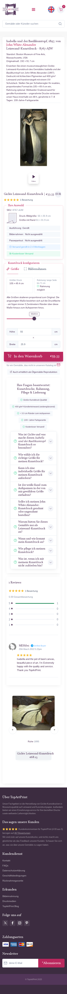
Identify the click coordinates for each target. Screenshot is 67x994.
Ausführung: (19, 228)
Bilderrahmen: (25, 234)
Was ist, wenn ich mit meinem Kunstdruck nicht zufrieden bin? (31, 562)
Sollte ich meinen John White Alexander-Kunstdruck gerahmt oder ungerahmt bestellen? (31, 508)
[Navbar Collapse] (33, 9)
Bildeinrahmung (10, 896)
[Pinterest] (27, 923)
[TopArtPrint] (10, 9)
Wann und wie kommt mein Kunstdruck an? (31, 540)
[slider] (34, 318)
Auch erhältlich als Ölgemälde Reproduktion (35, 372)
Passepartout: (25, 240)
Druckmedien (9, 901)
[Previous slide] (13, 730)
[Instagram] (20, 923)
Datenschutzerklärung (13, 870)
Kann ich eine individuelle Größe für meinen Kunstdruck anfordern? (31, 473)
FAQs (5, 865)
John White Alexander (21, 45)
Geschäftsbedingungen (14, 875)
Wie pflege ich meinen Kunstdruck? (31, 550)
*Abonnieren (51, 963)
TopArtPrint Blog (10, 906)
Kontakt (6, 860)
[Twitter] (5, 923)
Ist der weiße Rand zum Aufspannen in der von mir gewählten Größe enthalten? (32, 490)
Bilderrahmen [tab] (37, 269)
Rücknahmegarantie (12, 880)
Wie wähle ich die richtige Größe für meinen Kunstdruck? (30, 458)
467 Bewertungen (22, 833)
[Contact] (58, 365)
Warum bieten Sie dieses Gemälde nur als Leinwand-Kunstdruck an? (33, 527)
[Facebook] (12, 923)
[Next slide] (54, 730)
